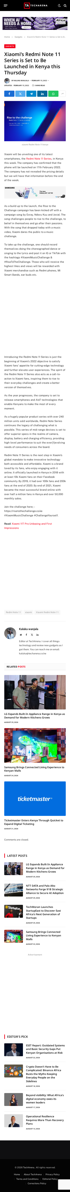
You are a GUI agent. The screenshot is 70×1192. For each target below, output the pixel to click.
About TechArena (33, 1174)
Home (17, 1174)
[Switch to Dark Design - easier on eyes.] (59, 5)
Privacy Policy (53, 1174)
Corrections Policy (37, 1183)
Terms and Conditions (27, 1179)
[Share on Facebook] (9, 94)
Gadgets (10, 46)
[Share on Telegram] (31, 94)
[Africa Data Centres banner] (35, 23)
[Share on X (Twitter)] (20, 94)
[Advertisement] (35, 316)
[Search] (65, 5)
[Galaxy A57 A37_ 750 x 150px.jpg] (35, 197)
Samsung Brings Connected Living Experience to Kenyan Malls (43, 935)
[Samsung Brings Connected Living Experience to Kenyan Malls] (35, 745)
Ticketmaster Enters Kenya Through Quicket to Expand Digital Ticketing (33, 822)
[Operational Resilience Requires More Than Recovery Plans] (13, 1120)
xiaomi (28, 612)
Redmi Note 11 (13, 612)
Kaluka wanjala (21, 80)
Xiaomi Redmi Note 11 (47, 612)
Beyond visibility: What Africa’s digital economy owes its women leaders (45, 1098)
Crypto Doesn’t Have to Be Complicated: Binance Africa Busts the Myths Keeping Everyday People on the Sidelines (43, 1074)
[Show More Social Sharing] (62, 94)
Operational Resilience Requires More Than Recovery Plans (45, 1120)
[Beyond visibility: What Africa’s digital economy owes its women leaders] (13, 1099)
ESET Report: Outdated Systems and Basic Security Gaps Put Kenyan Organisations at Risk (45, 1049)
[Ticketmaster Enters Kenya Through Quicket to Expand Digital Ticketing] (35, 798)
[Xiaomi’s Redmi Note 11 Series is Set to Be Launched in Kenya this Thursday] (35, 121)
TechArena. (29, 1167)
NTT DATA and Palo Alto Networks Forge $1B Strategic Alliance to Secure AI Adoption (45, 889)
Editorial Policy (50, 1179)
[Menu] (5, 6)
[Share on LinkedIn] (42, 94)
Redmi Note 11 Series (38, 158)
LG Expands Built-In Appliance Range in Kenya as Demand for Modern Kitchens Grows (34, 715)
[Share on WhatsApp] (53, 94)
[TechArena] (35, 5)
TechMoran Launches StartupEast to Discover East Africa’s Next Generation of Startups (43, 912)
